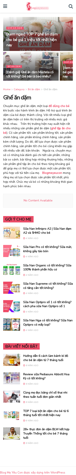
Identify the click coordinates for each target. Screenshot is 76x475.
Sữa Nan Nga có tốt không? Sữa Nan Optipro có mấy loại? (48, 322)
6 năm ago (31, 365)
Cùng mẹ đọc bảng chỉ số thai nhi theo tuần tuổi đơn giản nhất (45, 395)
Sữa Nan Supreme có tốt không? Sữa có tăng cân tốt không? (48, 286)
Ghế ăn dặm (15, 28)
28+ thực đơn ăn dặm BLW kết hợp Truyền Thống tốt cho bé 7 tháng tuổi (46, 433)
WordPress (57, 473)
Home (6, 89)
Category (19, 89)
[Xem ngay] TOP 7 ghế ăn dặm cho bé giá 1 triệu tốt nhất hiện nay (31, 39)
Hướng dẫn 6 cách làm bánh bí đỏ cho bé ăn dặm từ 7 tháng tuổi (45, 358)
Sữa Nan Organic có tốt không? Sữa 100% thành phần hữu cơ (47, 267)
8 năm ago (31, 420)
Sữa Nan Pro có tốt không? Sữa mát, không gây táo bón (47, 249)
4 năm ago (31, 238)
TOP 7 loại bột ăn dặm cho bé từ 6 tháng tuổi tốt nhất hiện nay (46, 413)
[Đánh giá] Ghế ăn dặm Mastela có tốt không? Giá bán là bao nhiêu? (29, 74)
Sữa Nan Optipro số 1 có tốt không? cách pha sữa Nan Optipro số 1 (47, 304)
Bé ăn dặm (14, 66)
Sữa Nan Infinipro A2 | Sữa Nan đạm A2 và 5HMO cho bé (47, 231)
